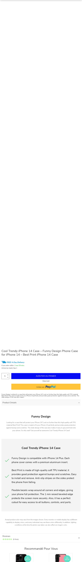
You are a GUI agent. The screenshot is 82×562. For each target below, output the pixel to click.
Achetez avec (40, 387)
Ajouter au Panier (46, 376)
